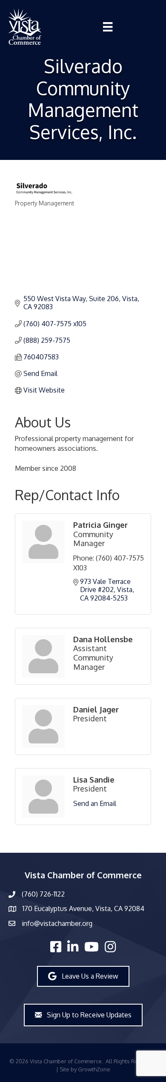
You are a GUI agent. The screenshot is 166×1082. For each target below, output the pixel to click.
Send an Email (94, 803)
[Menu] (107, 26)
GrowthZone (94, 1069)
